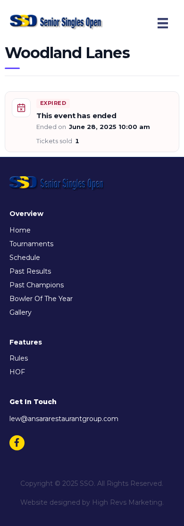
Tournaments (31, 244)
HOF (17, 372)
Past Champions (36, 285)
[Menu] (163, 23)
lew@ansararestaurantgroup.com (63, 418)
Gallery (20, 312)
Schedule (24, 257)
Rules (18, 358)
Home (20, 230)
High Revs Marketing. (128, 502)
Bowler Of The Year (41, 298)
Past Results (30, 271)
